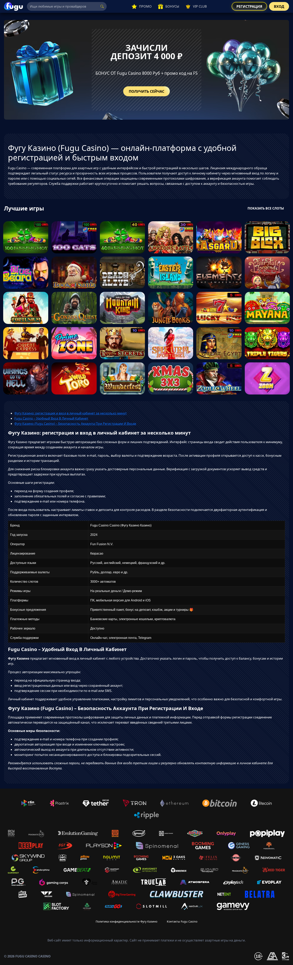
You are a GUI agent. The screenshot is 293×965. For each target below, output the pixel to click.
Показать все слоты (266, 208)
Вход (279, 6)
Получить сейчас (146, 91)
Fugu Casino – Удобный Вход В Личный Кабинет (51, 418)
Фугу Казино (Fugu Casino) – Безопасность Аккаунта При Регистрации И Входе (75, 423)
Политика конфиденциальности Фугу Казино (126, 921)
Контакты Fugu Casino (182, 921)
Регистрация (249, 6)
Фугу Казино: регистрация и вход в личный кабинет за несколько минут (70, 413)
